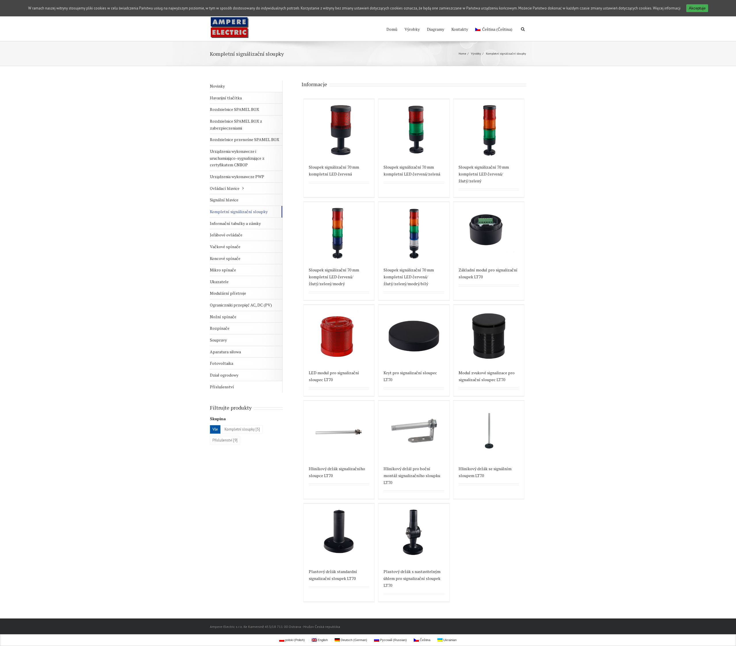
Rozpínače (219, 328)
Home (462, 53)
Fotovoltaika (221, 363)
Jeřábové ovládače (226, 235)
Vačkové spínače (225, 246)
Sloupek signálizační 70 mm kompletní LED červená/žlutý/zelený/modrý (334, 276)
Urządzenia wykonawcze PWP (237, 176)
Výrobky (412, 29)
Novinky (217, 86)
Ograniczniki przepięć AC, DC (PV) (241, 305)
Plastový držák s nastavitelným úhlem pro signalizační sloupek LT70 (412, 578)
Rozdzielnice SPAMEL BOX (234, 109)
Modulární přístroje (228, 293)
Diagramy (435, 29)
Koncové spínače (225, 258)
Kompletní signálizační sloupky (239, 211)
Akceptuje (697, 8)
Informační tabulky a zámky (235, 223)
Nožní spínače (223, 316)
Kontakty (459, 29)
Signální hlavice (224, 200)
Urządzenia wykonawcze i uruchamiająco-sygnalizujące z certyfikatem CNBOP (237, 158)
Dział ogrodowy (224, 375)
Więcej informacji (667, 8)
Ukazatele (219, 281)
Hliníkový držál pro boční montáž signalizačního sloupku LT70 (412, 475)
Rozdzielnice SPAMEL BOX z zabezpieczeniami (236, 124)
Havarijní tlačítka (226, 98)
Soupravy (218, 340)
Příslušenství (222, 386)
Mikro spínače (223, 270)
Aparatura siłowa (225, 351)
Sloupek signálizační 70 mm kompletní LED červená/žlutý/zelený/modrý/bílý (409, 276)
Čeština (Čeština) (497, 29)
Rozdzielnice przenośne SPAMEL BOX (244, 139)
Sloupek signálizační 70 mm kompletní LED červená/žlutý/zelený (484, 174)
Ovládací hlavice (224, 188)
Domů (391, 29)
